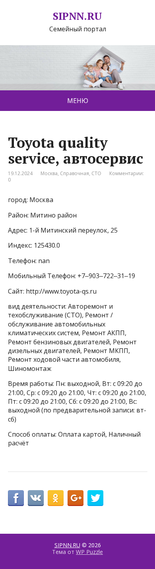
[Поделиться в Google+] (75, 498)
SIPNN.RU (77, 16)
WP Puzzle (89, 552)
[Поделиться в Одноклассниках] (56, 498)
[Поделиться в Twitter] (95, 498)
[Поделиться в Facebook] (16, 498)
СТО (96, 173)
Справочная (74, 173)
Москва (49, 173)
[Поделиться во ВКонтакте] (36, 498)
